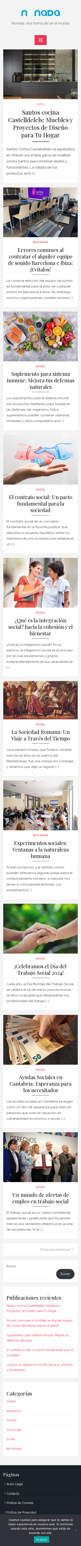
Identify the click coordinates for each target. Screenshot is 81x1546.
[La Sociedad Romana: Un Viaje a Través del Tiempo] (40, 700)
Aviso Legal (15, 1484)
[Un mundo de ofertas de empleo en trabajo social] (40, 1157)
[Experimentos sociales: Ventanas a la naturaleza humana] (40, 805)
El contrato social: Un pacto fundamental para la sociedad (40, 503)
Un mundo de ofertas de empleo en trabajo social (40, 1198)
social (40, 366)
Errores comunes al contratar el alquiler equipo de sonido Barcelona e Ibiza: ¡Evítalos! (40, 260)
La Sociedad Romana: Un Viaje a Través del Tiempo (40, 735)
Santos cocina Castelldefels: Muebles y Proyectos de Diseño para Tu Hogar (40, 123)
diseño (40, 104)
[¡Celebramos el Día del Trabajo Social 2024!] (40, 929)
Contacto (13, 1493)
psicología (13, 1429)
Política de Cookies (20, 1503)
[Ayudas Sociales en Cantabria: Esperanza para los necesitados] (40, 1040)
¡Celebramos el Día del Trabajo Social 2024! (40, 969)
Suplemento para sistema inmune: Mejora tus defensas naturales (40, 380)
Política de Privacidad (21, 1512)
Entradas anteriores (55, 1250)
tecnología (13, 1448)
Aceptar (41, 1539)
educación (40, 242)
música (11, 1420)
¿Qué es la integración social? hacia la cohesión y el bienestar (40, 627)
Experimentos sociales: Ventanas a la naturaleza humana (40, 849)
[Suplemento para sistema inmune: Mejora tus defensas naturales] (40, 336)
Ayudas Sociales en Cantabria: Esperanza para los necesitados (40, 1083)
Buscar (11, 1266)
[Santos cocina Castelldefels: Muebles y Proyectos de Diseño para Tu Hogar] (40, 74)
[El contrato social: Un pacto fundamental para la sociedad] (40, 460)
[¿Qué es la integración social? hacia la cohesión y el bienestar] (40, 583)
